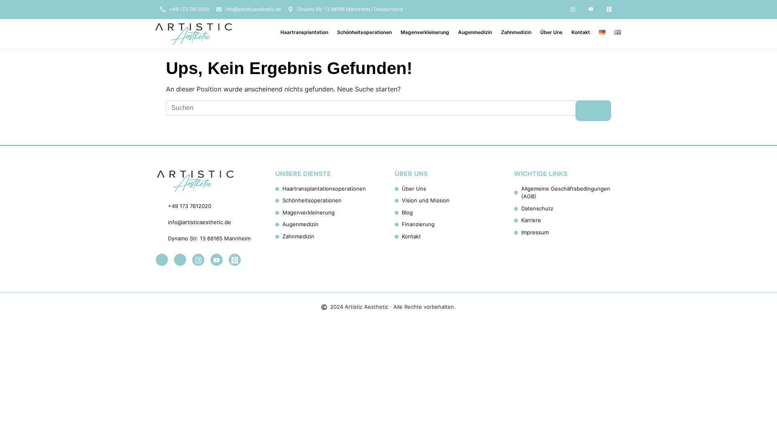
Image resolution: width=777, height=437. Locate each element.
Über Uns (551, 32)
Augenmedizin (475, 32)
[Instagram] (573, 9)
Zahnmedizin (516, 32)
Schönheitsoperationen (364, 32)
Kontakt (580, 32)
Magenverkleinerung (425, 32)
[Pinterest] (609, 9)
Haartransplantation (304, 32)
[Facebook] (554, 9)
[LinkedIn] (536, 9)
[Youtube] (591, 9)
